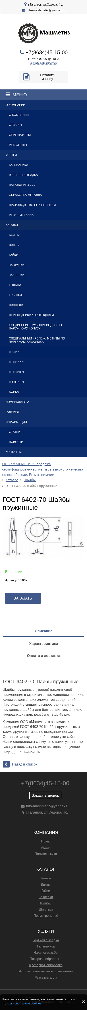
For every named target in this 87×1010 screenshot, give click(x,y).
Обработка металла (25, 195)
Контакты (14, 452)
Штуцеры (16, 382)
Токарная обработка (45, 959)
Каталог (12, 225)
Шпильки (16, 362)
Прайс (46, 841)
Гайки (13, 255)
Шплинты (16, 372)
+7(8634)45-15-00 (46, 52)
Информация (16, 422)
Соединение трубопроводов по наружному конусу (35, 326)
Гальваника (18, 165)
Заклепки (16, 275)
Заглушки (16, 265)
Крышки (15, 295)
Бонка (14, 392)
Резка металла (21, 215)
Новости (16, 442)
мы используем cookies (24, 1003)
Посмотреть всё (45, 915)
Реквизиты (18, 145)
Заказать (23, 598)
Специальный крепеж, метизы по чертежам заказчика (37, 340)
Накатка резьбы (22, 185)
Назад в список (24, 764)
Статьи (14, 432)
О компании (15, 105)
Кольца (15, 285)
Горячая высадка (23, 175)
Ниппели (16, 305)
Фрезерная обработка (45, 965)
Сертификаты (20, 135)
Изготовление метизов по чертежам (46, 971)
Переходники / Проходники (31, 315)
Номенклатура (17, 402)
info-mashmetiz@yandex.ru (46, 10)
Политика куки (46, 854)
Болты (14, 235)
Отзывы (15, 125)
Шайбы (14, 352)
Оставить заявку (47, 77)
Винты (14, 245)
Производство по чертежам (32, 205)
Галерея (12, 412)
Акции (45, 847)
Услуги (11, 155)
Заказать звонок (43, 62)
